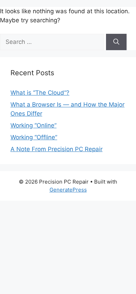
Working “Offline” (33, 137)
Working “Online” (33, 125)
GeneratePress (68, 189)
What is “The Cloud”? (39, 92)
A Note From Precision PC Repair (56, 149)
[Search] (116, 42)
